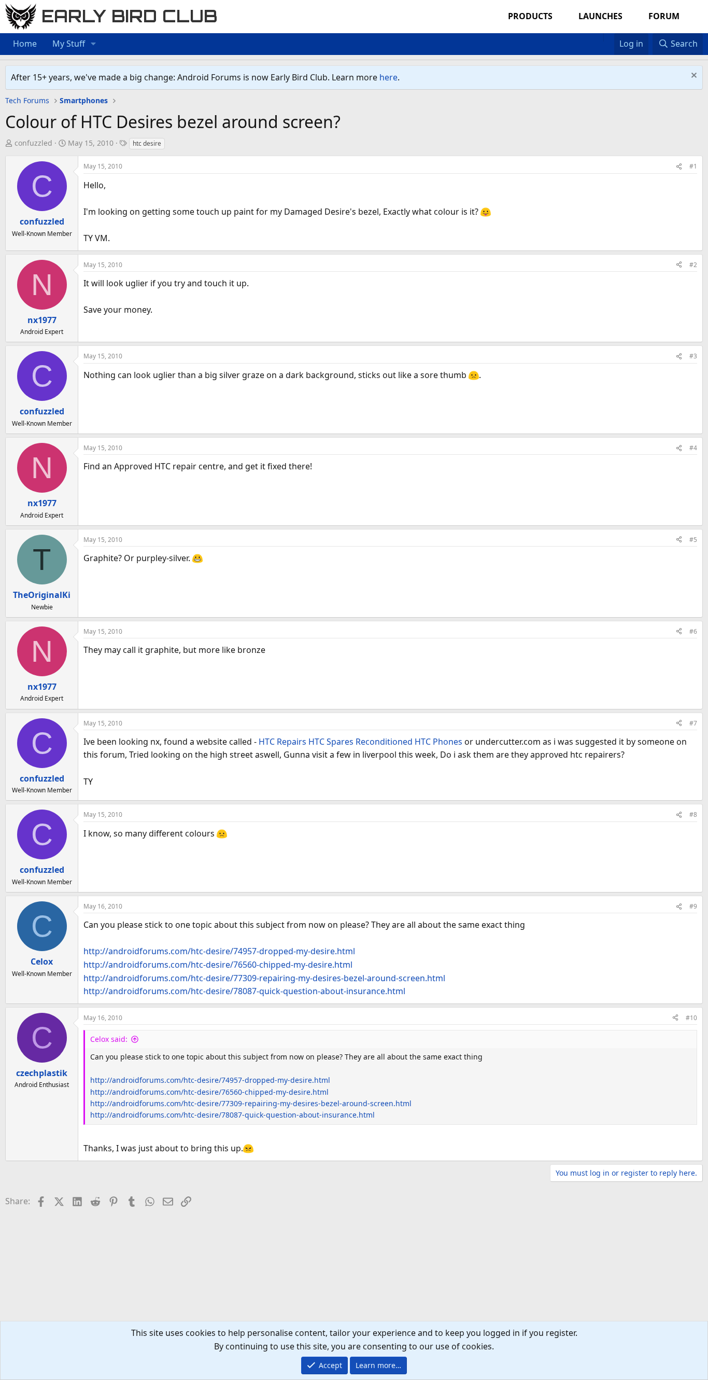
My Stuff (68, 43)
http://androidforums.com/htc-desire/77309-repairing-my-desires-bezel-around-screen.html (264, 978)
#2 (693, 264)
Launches (600, 16)
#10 (691, 1017)
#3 (693, 356)
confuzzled (33, 143)
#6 (693, 631)
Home (25, 43)
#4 (693, 447)
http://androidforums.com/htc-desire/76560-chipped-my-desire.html (217, 964)
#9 (693, 906)
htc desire (147, 143)
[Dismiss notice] (692, 76)
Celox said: (109, 1039)
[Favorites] (608, 37)
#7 (693, 723)
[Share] (679, 166)
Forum (663, 16)
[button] (93, 44)
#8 (693, 814)
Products (530, 16)
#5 (693, 539)
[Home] (598, 37)
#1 (693, 166)
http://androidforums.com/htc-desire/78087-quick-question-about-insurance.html (244, 991)
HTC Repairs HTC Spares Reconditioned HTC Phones (360, 741)
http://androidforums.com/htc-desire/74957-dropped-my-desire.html (219, 951)
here (388, 77)
